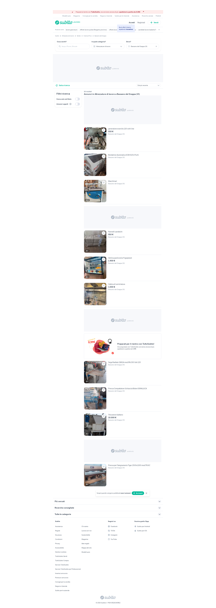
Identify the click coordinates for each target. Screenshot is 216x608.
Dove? (128, 42)
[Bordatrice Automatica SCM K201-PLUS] (122, 166)
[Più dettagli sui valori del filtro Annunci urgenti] (70, 104)
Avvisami (139, 493)
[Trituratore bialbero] (122, 425)
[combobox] (75, 46)
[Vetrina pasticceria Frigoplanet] (122, 269)
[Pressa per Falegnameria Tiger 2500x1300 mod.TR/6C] (122, 475)
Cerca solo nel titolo (63, 99)
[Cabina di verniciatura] (122, 295)
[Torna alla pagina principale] (68, 22)
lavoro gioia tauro (71, 30)
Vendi (156, 22)
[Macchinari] (122, 192)
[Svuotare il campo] (156, 46)
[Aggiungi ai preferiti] (103, 130)
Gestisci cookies (60, 552)
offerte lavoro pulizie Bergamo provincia (93, 30)
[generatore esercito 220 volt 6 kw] (122, 139)
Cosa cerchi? (62, 42)
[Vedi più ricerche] (159, 30)
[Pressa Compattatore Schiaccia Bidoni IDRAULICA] (122, 399)
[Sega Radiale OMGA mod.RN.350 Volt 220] (122, 373)
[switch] (77, 99)
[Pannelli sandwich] (122, 242)
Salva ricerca (64, 85)
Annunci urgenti (62, 104)
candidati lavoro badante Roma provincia (152, 30)
